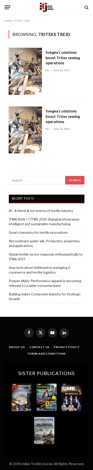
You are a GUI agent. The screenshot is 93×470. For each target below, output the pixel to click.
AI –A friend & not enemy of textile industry (41, 211)
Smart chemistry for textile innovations (38, 232)
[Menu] (7, 7)
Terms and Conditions (46, 353)
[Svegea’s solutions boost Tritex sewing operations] (25, 71)
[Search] (86, 7)
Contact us (39, 347)
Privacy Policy (66, 347)
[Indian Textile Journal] (46, 7)
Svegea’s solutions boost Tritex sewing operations (63, 58)
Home (8, 20)
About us (17, 347)
